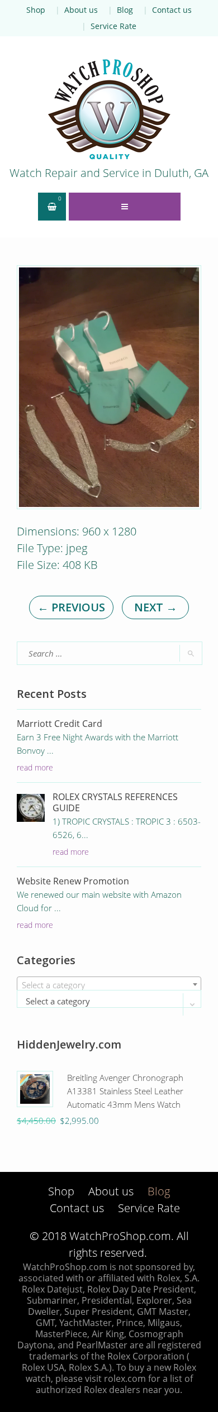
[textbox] (109, 985)
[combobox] (109, 984)
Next (155, 607)
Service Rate (113, 26)
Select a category (58, 1001)
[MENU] (125, 207)
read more (35, 767)
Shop (35, 9)
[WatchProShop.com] (109, 109)
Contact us (172, 9)
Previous (71, 607)
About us (81, 9)
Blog (125, 9)
